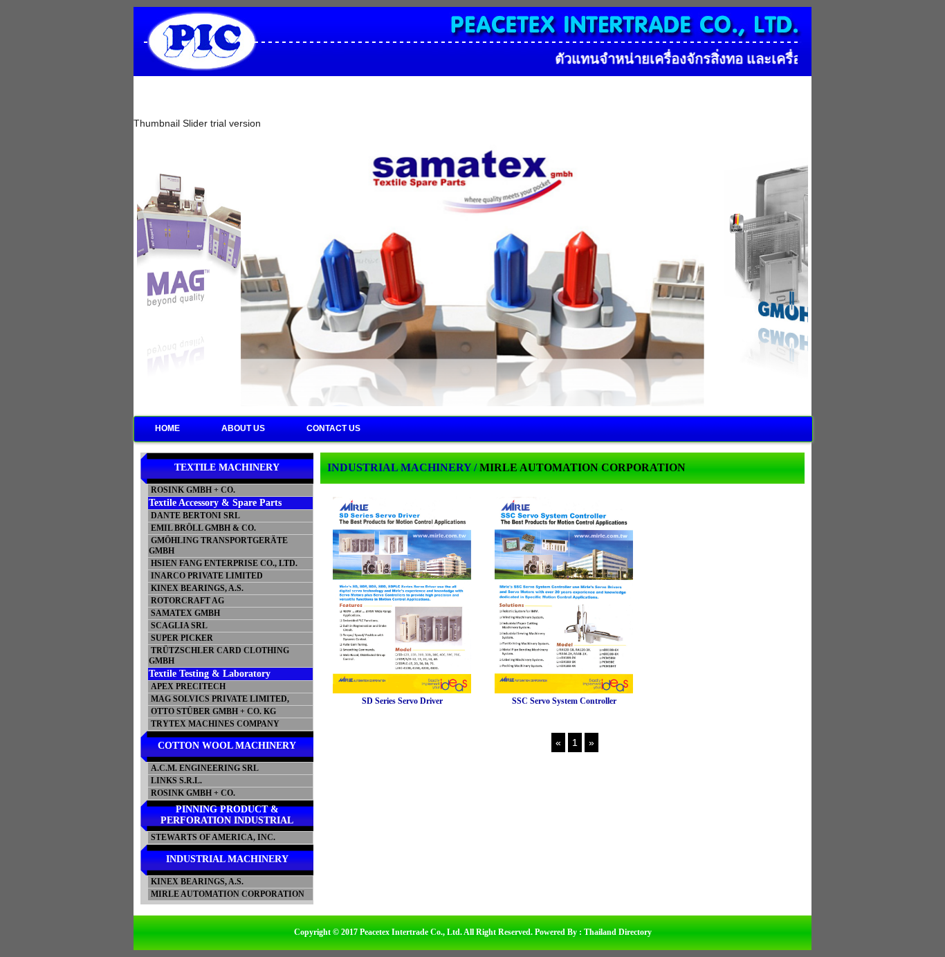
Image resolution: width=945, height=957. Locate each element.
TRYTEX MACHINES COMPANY (214, 724)
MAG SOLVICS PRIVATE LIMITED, (219, 699)
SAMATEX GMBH (184, 613)
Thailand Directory (618, 932)
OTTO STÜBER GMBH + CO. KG (212, 711)
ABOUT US (243, 428)
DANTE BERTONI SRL (194, 515)
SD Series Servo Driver (402, 701)
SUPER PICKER (181, 638)
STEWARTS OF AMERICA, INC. (212, 837)
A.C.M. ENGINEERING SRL (204, 768)
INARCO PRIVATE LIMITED (206, 576)
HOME (167, 428)
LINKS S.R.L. (175, 780)
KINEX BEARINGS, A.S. (196, 588)
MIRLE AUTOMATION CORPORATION (226, 894)
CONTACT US (333, 428)
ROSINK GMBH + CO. (192, 490)
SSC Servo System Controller (564, 701)
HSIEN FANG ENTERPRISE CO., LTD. (223, 563)
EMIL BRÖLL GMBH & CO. (202, 528)
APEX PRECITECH (187, 686)
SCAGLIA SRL (178, 625)
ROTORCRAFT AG (186, 600)
